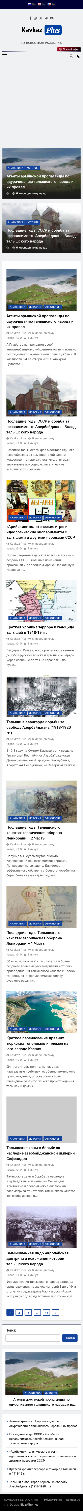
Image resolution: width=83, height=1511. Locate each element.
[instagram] (35, 18)
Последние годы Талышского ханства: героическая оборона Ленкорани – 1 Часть (34, 938)
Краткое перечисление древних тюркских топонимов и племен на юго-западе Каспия (37, 1043)
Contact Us (73, 1500)
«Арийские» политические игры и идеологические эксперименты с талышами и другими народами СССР (40, 532)
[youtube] (52, 18)
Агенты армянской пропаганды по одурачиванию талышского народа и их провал (40, 181)
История (32, 167)
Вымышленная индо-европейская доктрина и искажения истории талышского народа (37, 1258)
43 (46, 1312)
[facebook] (30, 18)
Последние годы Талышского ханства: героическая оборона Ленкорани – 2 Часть (34, 832)
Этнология (52, 306)
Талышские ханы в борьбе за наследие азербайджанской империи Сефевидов (40, 1153)
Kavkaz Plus (18, 333)
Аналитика (15, 167)
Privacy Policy (53, 1500)
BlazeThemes (29, 1504)
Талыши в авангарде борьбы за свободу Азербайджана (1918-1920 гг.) (38, 727)
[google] (46, 18)
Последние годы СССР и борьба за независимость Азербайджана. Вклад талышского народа (41, 236)
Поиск (10, 1330)
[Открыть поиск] (71, 56)
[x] (41, 18)
